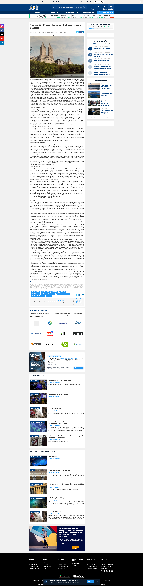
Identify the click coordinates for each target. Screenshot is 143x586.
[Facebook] (104, 571)
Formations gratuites (92, 566)
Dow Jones (86, 16)
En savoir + (90, 581)
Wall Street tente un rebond (58, 394)
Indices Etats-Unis (38, 296)
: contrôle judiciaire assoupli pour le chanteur (102, 74)
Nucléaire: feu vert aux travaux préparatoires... (106, 86)
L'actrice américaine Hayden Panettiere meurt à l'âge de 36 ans (103, 68)
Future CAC (54, 16)
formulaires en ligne (34, 568)
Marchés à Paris (62, 564)
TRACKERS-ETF (47, 566)
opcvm (45, 562)
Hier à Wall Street (54, 408)
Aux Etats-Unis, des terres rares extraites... (107, 112)
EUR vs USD (107, 16)
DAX (73, 16)
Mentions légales (105, 580)
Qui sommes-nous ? (106, 562)
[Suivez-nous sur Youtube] (2, 39)
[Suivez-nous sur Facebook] (2, 31)
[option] (100, 86)
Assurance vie (76, 563)
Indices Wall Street (64, 294)
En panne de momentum (101, 60)
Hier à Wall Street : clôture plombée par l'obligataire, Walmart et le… (62, 422)
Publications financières (107, 564)
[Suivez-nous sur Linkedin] (2, 43)
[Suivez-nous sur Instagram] (2, 27)
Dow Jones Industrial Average (101, 24)
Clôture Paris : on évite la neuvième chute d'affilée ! (66, 484)
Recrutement (104, 568)
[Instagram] (101, 571)
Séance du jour (62, 562)
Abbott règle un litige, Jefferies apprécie (62, 498)
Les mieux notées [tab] (93, 43)
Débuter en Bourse (91, 562)
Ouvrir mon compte (75, 547)
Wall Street (35, 294)
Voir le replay (99, 2)
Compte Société (33, 566)
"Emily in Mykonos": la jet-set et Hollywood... (107, 95)
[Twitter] (107, 571)
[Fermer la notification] (141, 2)
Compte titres (33, 564)
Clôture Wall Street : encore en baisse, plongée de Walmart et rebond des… (66, 436)
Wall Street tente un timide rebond (60, 380)
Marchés (55, 292)
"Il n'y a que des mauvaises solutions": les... (105, 103)
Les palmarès (61, 568)
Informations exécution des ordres (42, 580)
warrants (45, 564)
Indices (49, 296)
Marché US (35, 292)
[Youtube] (112, 571)
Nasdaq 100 (97, 16)
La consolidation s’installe (102, 48)
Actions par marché (63, 566)
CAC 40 (41, 16)
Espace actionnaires (106, 566)
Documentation (64, 546)
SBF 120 (63, 16)
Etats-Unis (45, 292)
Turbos (45, 568)
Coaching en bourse (92, 568)
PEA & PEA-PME (33, 562)
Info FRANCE (52, 456)
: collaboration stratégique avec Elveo (103, 55)
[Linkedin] (109, 571)
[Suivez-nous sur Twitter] (2, 35)
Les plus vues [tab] (107, 43)
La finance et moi (91, 564)
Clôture (63, 292)
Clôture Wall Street (48, 294)
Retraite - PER (75, 565)
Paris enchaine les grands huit (59, 470)
